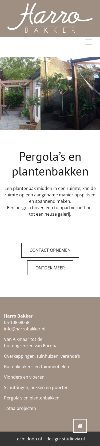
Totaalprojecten (20, 408)
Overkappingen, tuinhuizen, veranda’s (42, 356)
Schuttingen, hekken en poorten (36, 387)
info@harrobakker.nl (24, 329)
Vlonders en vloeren (24, 377)
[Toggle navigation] (88, 42)
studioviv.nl (73, 439)
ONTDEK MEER (50, 268)
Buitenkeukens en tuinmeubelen (36, 366)
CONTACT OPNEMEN (50, 250)
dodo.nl (34, 439)
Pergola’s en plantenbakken (31, 398)
